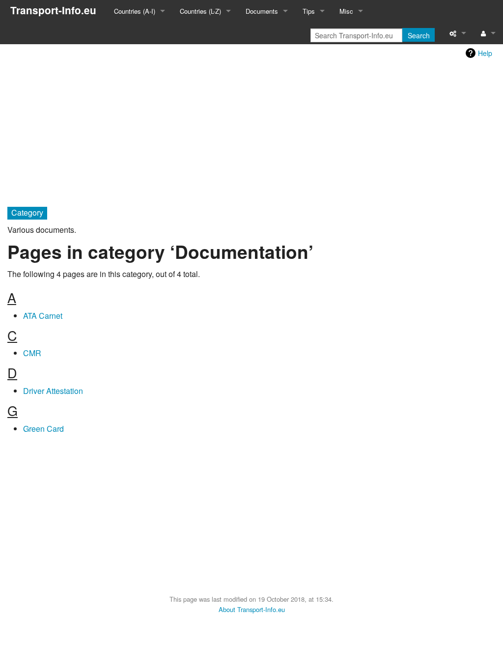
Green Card (43, 428)
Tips (309, 11)
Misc (346, 11)
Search (419, 35)
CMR (32, 353)
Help (485, 53)
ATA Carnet (42, 315)
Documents (262, 11)
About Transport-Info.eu (252, 609)
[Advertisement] (251, 131)
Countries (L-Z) (200, 11)
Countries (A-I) (134, 11)
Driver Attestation (53, 390)
